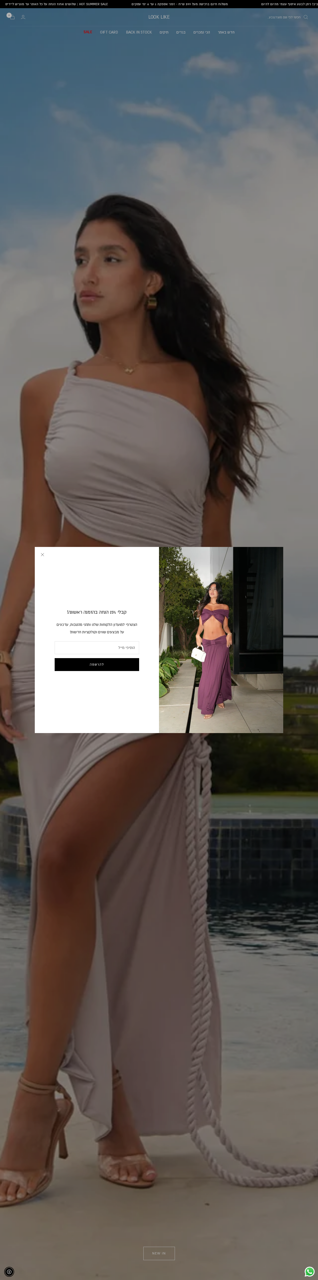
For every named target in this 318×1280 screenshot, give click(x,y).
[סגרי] (42, 554)
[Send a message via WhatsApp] (310, 1272)
